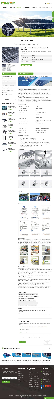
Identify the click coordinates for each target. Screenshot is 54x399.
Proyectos (24, 7)
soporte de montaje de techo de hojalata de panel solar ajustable (6, 361)
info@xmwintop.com (46, 381)
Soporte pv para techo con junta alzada (28, 300)
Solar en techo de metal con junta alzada (28, 305)
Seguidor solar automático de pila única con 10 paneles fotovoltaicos (12, 119)
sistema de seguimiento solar (7, 94)
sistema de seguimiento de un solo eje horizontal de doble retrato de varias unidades (11, 149)
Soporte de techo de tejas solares (34, 388)
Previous (49, 348)
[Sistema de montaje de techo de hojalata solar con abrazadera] (36, 354)
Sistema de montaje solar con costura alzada (29, 294)
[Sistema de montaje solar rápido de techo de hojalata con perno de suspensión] (4, 108)
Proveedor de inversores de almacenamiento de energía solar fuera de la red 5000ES (11, 137)
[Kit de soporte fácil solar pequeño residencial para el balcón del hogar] (4, 114)
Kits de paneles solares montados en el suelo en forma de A (12, 143)
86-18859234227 (46, 379)
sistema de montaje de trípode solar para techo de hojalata (46, 361)
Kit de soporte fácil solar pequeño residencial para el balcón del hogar (11, 113)
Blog (19, 379)
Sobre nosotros (11, 7)
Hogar (5, 7)
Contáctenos (49, 7)
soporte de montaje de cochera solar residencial (34, 382)
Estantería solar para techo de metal (34, 390)
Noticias (44, 7)
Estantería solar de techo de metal (34, 378)
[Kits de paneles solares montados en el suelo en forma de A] (4, 144)
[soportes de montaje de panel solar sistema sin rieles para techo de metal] (16, 354)
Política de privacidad (22, 381)
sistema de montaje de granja (7, 90)
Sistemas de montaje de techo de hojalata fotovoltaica (34, 380)
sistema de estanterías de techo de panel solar (34, 386)
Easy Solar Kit (4, 92)
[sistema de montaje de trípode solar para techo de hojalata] (46, 354)
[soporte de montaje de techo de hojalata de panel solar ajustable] (6, 354)
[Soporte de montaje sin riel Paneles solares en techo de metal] (26, 354)
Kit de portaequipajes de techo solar (34, 372)
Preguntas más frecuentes (34, 7)
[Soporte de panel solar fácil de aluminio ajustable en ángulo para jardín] (4, 126)
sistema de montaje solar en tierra (34, 384)
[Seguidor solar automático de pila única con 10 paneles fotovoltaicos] (4, 120)
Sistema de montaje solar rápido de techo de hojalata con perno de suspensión (34, 314)
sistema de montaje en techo (7, 78)
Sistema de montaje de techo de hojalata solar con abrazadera (36, 361)
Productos (18, 7)
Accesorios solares (5, 99)
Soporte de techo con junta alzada (27, 298)
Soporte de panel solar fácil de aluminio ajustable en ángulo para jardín (12, 125)
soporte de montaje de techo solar (34, 376)
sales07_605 (45, 383)
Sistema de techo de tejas (8, 83)
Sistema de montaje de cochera (7, 87)
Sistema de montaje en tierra (7, 76)
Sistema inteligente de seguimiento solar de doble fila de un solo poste (12, 131)
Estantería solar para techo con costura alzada (29, 296)
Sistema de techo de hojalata (8, 85)
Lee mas (10, 109)
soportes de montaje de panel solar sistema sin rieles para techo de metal (16, 361)
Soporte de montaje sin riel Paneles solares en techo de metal (26, 361)
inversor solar (4, 97)
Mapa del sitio (21, 383)
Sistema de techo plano (7, 81)
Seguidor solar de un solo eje (34, 374)
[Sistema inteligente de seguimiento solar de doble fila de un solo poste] (4, 132)
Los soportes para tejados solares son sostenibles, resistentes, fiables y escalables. (33, 311)
